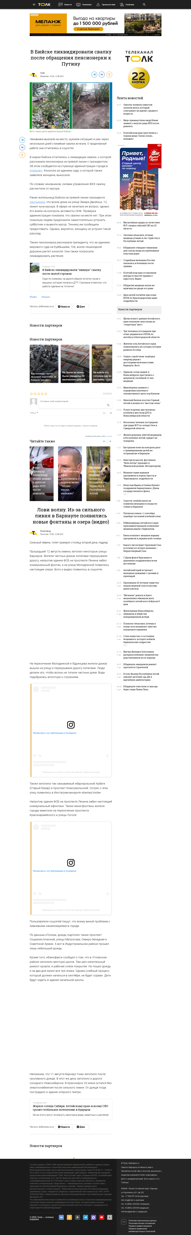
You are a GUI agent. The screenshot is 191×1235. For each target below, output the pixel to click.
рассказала (37, 202)
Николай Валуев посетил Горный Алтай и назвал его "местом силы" (142, 402)
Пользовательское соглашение (142, 1223)
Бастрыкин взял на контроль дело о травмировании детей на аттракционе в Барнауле (141, 450)
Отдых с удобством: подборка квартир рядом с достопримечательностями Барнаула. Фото (139, 361)
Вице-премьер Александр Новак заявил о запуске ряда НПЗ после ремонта (42, 480)
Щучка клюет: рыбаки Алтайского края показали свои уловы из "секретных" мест (141, 321)
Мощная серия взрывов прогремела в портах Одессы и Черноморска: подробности (139, 475)
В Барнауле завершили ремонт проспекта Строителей (140, 666)
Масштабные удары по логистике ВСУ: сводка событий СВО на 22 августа (141, 225)
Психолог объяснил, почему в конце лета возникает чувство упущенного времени (140, 626)
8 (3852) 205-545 (132, 1204)
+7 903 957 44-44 (132, 1196)
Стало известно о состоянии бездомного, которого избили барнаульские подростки (139, 639)
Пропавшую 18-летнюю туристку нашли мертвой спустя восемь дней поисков (141, 585)
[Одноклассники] (109, 74)
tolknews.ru (133, 1163)
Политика (130, 4)
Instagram (36, 170)
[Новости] (63, 306)
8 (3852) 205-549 (132, 1208)
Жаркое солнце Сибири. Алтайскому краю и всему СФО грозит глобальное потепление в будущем (70, 1107)
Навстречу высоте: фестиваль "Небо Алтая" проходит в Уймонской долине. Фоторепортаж (142, 463)
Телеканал (86, 4)
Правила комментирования (140, 1226)
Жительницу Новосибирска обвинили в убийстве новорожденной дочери (138, 613)
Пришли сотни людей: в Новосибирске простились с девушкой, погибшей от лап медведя (138, 376)
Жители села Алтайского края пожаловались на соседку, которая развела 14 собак (142, 346)
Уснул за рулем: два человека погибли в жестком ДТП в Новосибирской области (139, 412)
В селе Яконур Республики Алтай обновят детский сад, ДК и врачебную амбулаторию (141, 676)
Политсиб (44, 534)
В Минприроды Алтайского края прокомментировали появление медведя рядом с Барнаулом (141, 525)
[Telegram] (94, 74)
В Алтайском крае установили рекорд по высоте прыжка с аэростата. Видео (139, 275)
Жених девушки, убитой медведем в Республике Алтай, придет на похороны (142, 437)
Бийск (33, 297)
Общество (44, 76)
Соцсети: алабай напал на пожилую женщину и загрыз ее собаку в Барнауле (140, 503)
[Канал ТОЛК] (81, 306)
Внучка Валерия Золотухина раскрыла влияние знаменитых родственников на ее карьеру (140, 654)
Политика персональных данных (143, 1221)
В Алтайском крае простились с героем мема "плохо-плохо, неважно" (70, 482)
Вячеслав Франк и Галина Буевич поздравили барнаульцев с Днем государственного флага (141, 488)
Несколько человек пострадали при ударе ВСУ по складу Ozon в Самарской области (140, 425)
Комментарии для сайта (98, 436)
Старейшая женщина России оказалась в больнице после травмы (139, 263)
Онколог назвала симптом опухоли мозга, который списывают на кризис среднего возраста (140, 109)
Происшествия (108, 4)
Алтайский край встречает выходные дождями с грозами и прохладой (140, 573)
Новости (68, 4)
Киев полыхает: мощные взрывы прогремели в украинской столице (142, 537)
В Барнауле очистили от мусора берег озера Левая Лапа (140, 688)
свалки (45, 297)
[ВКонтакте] (101, 74)
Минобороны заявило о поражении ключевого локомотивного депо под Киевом (141, 390)
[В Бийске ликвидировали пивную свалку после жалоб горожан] (34, 277)
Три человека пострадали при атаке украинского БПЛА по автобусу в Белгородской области (141, 334)
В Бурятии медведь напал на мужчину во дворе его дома (139, 287)
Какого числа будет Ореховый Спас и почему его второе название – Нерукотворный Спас (142, 548)
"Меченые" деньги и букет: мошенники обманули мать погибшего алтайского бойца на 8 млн (141, 600)
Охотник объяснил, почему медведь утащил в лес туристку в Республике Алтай (98, 480)
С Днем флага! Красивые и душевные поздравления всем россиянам (140, 560)
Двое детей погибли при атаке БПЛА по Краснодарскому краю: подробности (140, 297)
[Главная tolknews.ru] (44, 4)
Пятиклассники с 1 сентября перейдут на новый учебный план (142, 515)
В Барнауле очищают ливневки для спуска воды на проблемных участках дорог (141, 250)
